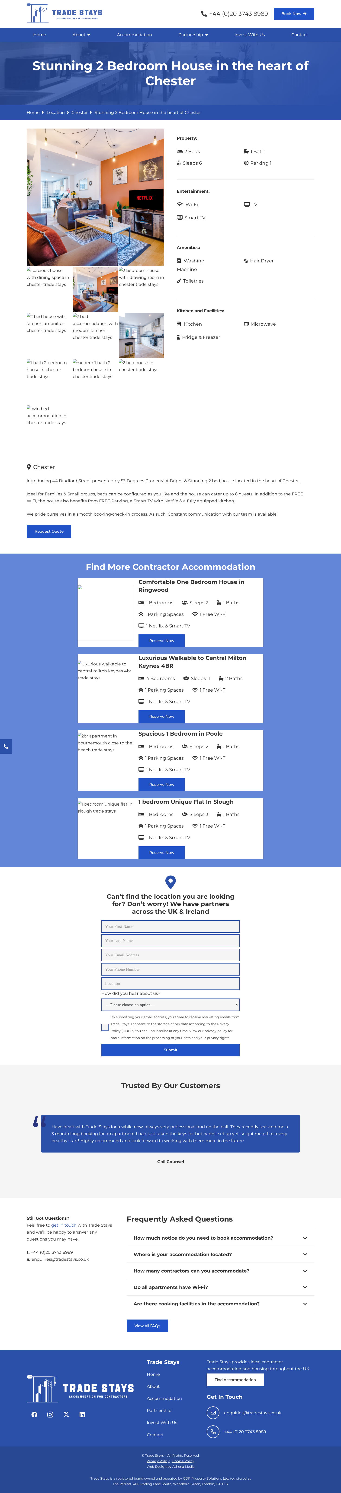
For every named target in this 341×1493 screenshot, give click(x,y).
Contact (155, 1434)
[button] (88, 35)
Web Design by (171, 1467)
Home (33, 112)
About (153, 1386)
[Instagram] (50, 1414)
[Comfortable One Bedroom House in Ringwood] (170, 612)
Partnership (159, 1410)
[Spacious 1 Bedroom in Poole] (170, 760)
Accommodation (164, 1398)
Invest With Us (162, 1422)
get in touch (64, 1225)
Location (56, 112)
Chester (79, 112)
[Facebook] (34, 1414)
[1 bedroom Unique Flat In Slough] (170, 828)
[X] (66, 1414)
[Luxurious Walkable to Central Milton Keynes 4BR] (170, 688)
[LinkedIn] (82, 1414)
